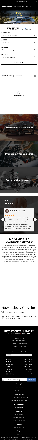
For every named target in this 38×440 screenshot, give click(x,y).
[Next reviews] (35, 219)
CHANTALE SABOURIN (17, 211)
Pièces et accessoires (19, 421)
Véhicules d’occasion (19, 394)
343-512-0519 (22, 346)
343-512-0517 (22, 349)
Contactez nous (19, 428)
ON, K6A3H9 (23, 340)
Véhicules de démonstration (19, 397)
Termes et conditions (14, 437)
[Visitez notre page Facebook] (17, 384)
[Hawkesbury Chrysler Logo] (11, 7)
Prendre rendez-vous (19, 417)
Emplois (19, 434)
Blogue (19, 431)
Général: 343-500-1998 (15, 312)
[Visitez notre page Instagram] (21, 384)
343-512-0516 (22, 352)
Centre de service (19, 414)
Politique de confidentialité (29, 437)
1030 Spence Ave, (19, 338)
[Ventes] (31, 7)
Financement (19, 407)
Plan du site (4, 437)
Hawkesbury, (15, 340)
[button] (19, 17)
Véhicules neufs (19, 391)
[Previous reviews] (2, 219)
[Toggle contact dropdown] (36, 1)
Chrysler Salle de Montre (19, 400)
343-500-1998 (22, 343)
